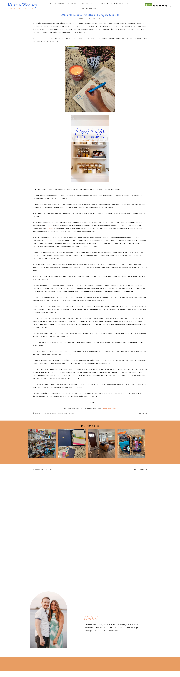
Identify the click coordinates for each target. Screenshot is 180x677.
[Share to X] (143, 413)
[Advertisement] (38, 664)
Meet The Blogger (57, 3)
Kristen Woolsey (22, 5)
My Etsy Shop (103, 3)
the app (50, 228)
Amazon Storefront (89, 8)
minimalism (55, 413)
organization (67, 413)
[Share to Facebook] (140, 413)
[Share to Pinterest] (146, 413)
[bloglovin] (166, 5)
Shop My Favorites (118, 3)
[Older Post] (132, 470)
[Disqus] (90, 556)
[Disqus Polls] (90, 501)
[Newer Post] (58, 470)
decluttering (41, 413)
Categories (71, 3)
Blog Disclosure (87, 3)
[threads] (163, 5)
